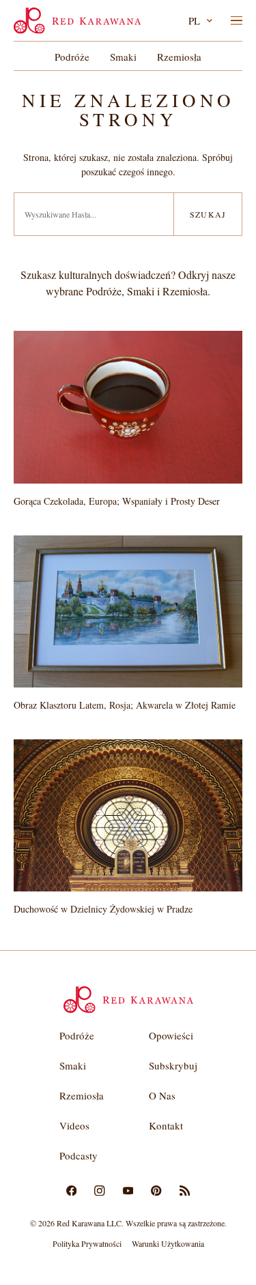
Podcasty (78, 1155)
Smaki (123, 56)
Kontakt (166, 1125)
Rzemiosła (179, 56)
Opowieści (171, 1035)
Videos (74, 1125)
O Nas (162, 1095)
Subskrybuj (173, 1065)
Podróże (72, 56)
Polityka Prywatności (87, 1243)
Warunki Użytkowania (168, 1243)
